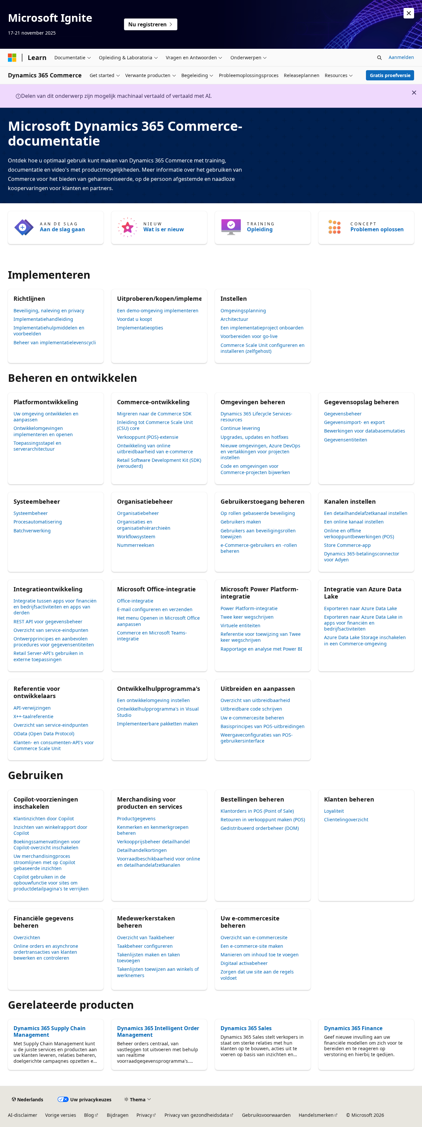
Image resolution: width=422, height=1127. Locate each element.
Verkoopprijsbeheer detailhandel (153, 841)
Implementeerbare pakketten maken (157, 723)
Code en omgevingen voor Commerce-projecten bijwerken (255, 469)
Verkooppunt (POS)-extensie (147, 437)
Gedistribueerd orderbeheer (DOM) (260, 828)
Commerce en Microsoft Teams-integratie (152, 636)
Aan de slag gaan (62, 229)
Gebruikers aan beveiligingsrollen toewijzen (258, 533)
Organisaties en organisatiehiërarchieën (143, 525)
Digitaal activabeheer (244, 963)
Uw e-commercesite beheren (252, 718)
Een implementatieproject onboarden (262, 327)
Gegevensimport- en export (354, 422)
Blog (89, 1115)
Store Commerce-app (347, 545)
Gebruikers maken (241, 522)
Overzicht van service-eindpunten (51, 630)
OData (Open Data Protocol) (44, 733)
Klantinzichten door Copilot (44, 818)
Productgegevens (136, 818)
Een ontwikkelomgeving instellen (153, 700)
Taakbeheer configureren (145, 946)
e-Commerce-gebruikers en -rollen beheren (259, 548)
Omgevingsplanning (243, 310)
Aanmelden (401, 57)
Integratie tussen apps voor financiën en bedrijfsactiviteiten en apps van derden (55, 607)
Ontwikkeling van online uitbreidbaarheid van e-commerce (155, 448)
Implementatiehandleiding (43, 319)
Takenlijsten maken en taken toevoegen (148, 957)
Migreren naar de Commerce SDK (154, 413)
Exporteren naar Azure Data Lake (360, 608)
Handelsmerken (316, 1115)
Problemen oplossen (377, 229)
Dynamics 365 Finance (353, 1028)
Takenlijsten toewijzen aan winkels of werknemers (158, 972)
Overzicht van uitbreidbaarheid (255, 700)
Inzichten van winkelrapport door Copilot (50, 830)
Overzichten (27, 937)
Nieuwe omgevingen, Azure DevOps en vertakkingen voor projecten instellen (260, 451)
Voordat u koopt (134, 319)
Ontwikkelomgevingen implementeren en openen (43, 431)
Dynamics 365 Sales (246, 1028)
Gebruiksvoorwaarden (266, 1115)
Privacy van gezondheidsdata (197, 1115)
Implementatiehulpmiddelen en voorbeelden (49, 330)
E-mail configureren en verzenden (155, 609)
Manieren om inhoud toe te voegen (260, 954)
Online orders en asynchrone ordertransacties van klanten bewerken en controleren (46, 952)
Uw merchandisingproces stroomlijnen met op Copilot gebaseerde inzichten (44, 862)
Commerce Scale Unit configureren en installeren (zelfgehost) (263, 348)
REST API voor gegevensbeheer (48, 621)
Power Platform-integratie (249, 608)
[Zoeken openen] (379, 58)
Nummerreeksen (135, 545)
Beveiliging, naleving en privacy (49, 310)
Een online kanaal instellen (354, 522)
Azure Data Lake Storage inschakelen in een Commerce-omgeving (365, 640)
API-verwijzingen (32, 708)
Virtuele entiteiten (240, 625)
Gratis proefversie (390, 75)
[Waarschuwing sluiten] (409, 13)
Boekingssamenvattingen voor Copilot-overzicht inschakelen (47, 844)
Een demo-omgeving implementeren (157, 310)
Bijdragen (118, 1115)
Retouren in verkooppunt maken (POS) (263, 819)
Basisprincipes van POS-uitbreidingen (263, 726)
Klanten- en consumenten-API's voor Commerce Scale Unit (54, 745)
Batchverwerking (32, 530)
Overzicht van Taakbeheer (145, 937)
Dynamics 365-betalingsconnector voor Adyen (361, 556)
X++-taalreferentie (33, 716)
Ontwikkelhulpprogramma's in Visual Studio (158, 712)
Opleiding (260, 229)
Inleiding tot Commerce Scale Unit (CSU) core (155, 425)
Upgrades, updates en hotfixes (254, 437)
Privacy (144, 1115)
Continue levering (240, 428)
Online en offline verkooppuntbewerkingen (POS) (359, 533)
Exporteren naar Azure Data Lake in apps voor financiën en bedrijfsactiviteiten (363, 623)
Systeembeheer (31, 513)
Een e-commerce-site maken (252, 946)
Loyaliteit (334, 811)
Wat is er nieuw (163, 229)
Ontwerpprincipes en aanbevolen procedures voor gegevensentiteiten (54, 641)
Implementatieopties (140, 327)
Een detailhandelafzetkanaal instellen (365, 513)
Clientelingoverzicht (346, 819)
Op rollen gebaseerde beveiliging (258, 513)
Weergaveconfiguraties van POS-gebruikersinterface (257, 738)
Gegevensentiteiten (345, 440)
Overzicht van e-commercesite (254, 937)
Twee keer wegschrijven (247, 617)
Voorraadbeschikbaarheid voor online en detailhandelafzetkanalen (158, 862)
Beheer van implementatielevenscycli (55, 342)
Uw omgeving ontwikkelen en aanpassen (46, 416)
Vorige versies (60, 1115)
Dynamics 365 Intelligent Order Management (158, 1031)
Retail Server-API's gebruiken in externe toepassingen (48, 656)
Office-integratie (135, 601)
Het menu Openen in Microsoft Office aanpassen (158, 621)
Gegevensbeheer (343, 413)
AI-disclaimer (22, 1115)
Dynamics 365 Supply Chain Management (50, 1031)
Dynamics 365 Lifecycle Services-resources (256, 416)
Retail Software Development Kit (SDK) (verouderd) (159, 463)
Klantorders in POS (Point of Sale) (257, 811)
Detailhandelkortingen (142, 850)
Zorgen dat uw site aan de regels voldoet (257, 975)
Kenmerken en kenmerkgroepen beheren (153, 830)
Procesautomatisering (38, 522)
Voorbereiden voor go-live (249, 336)
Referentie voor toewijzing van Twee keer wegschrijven (261, 637)
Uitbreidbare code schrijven (251, 709)
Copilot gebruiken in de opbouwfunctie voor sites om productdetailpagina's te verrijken (51, 883)
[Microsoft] (12, 57)
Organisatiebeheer (138, 513)
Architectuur (234, 319)
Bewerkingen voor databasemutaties (364, 431)
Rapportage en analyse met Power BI (261, 649)
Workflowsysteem (136, 536)
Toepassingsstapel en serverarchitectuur (37, 446)
